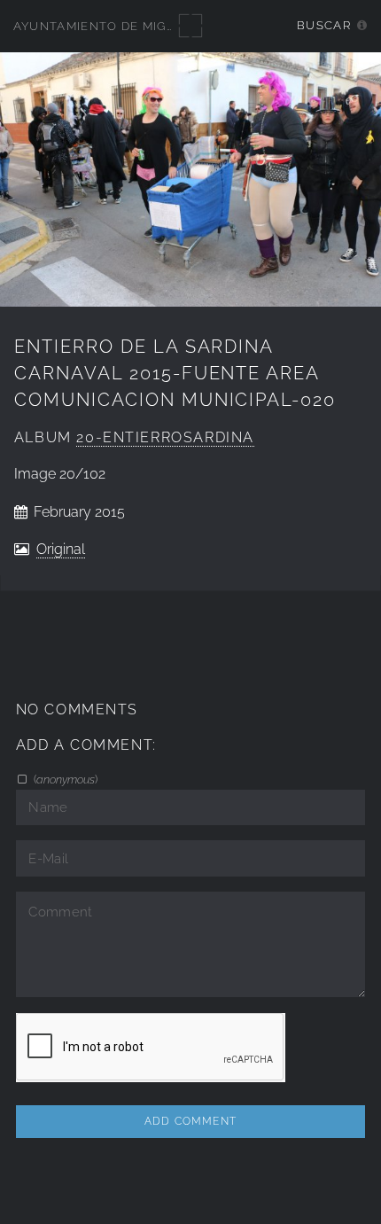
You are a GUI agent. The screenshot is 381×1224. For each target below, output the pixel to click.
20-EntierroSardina (165, 437)
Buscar (324, 25)
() (64, 779)
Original (60, 549)
